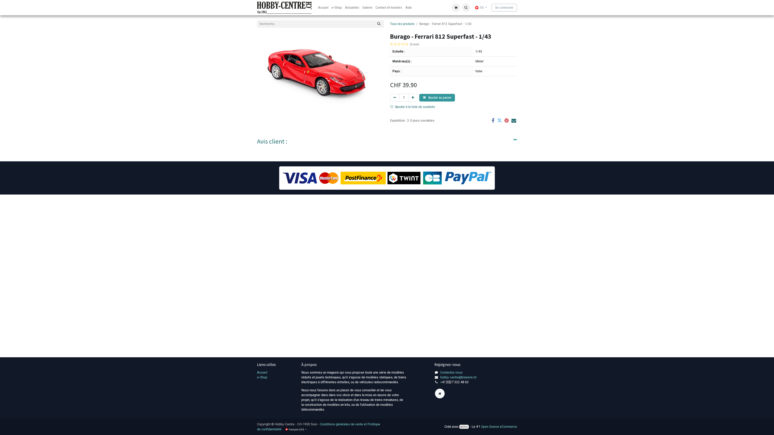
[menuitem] (323, 8)
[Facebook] (493, 120)
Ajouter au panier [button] (439, 97)
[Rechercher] (379, 24)
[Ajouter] (413, 98)
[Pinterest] (507, 120)
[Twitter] (499, 120)
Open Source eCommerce (499, 427)
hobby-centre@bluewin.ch (458, 377)
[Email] (513, 120)
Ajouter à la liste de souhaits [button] (415, 107)
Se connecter (504, 7)
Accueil (262, 372)
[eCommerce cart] (456, 7)
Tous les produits (402, 24)
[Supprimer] (394, 98)
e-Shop (262, 377)
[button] (466, 7)
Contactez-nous (451, 372)
